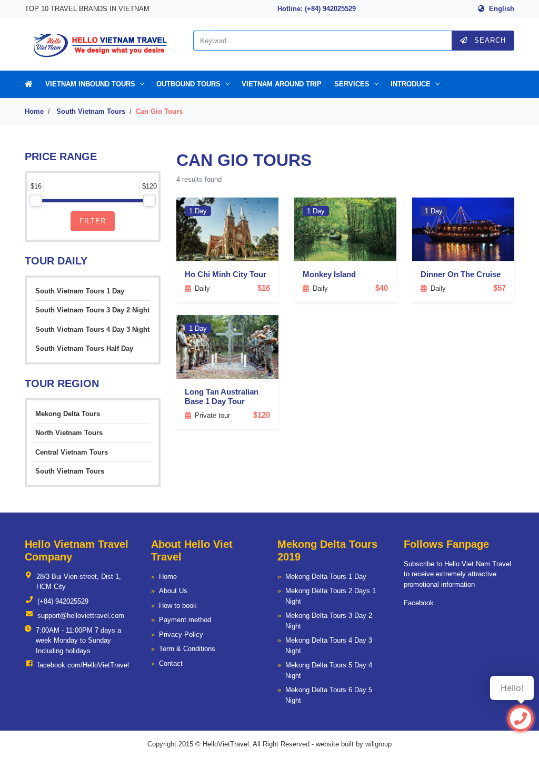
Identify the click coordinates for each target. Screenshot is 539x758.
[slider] (35, 200)
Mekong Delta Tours (67, 414)
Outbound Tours (188, 84)
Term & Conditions (187, 649)
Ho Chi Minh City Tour (225, 274)
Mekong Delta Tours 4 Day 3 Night (328, 645)
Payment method (185, 620)
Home (34, 111)
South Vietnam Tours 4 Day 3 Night (92, 329)
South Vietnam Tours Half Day (84, 348)
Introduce (411, 84)
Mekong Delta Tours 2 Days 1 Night (330, 596)
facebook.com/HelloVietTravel (83, 665)
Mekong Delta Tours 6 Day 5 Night (328, 695)
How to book (178, 605)
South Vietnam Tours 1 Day (79, 291)
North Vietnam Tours (69, 433)
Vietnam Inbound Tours (90, 84)
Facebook (419, 603)
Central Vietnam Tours (71, 452)
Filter (92, 221)
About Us (173, 591)
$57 (499, 287)
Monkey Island (329, 274)
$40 (381, 287)
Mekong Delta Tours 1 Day (325, 576)
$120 (261, 414)
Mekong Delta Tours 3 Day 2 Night (328, 621)
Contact (171, 663)
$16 (263, 287)
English (501, 9)
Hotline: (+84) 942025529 (316, 9)
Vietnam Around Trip (282, 84)
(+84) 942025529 (62, 601)
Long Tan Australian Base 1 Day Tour (221, 396)
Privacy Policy (181, 634)
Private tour (212, 415)
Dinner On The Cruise (461, 274)
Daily (202, 288)
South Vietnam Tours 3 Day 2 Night (92, 310)
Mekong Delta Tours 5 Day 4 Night (328, 670)
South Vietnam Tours (90, 111)
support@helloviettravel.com (80, 615)
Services (352, 84)
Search (489, 40)
